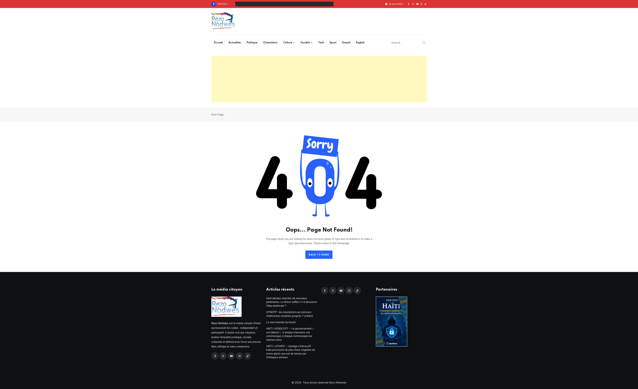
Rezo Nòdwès (337, 382)
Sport (333, 42)
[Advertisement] (319, 79)
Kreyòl (346, 42)
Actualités (234, 42)
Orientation (270, 42)
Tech (321, 42)
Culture (287, 42)
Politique (252, 42)
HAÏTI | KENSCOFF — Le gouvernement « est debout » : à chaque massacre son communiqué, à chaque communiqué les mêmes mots (290, 334)
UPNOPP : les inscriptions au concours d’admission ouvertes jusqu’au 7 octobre (289, 314)
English (360, 42)
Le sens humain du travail (281, 322)
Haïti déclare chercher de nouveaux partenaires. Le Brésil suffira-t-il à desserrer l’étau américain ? (291, 302)
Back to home (319, 254)
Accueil (218, 42)
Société (305, 42)
